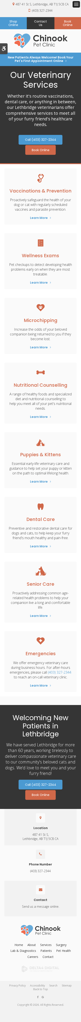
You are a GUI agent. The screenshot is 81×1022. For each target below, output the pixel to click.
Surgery (61, 945)
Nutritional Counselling (40, 385)
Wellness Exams (40, 255)
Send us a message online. (40, 906)
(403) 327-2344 (42, 10)
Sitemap (67, 985)
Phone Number (40, 864)
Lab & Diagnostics (23, 951)
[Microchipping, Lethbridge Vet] (40, 307)
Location (40, 828)
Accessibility (37, 985)
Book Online (40, 150)
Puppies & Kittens (40, 454)
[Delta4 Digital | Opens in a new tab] (40, 969)
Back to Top (40, 989)
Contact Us (40, 23)
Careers (32, 957)
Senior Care (40, 584)
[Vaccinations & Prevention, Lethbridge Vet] (40, 178)
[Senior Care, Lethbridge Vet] (40, 571)
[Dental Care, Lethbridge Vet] (40, 506)
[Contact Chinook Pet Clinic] (40, 854)
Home (18, 945)
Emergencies (40, 653)
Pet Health (63, 951)
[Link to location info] (40, 818)
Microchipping (40, 320)
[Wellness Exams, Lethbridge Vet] (40, 243)
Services (46, 945)
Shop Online (13, 23)
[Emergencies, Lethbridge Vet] (40, 641)
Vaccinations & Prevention (40, 191)
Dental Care (40, 519)
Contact (40, 900)
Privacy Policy (17, 985)
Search (53, 985)
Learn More (39, 218)
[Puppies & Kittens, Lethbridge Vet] (40, 442)
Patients (46, 951)
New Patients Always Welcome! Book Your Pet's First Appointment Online (40, 59)
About (31, 945)
